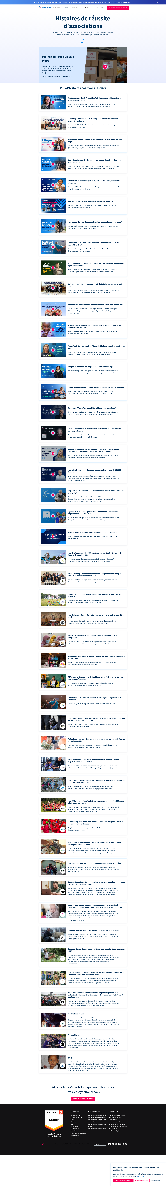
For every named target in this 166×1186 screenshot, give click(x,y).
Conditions (74, 1126)
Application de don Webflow (118, 1126)
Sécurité (73, 1131)
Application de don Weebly (117, 1124)
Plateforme (56, 8)
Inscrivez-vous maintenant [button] (118, 8)
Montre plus (140, 1176)
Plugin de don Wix (115, 1122)
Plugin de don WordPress (117, 1115)
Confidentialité (75, 1128)
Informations (75, 1111)
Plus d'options (155, 1180)
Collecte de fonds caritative (97, 1128)
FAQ (72, 1124)
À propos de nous (76, 1117)
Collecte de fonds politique (97, 1115)
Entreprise (87, 8)
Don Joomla (113, 1128)
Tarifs (66, 8)
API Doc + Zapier (114, 1131)
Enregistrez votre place (123, 2)
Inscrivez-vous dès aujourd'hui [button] (83, 1099)
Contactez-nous (76, 1115)
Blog (72, 1119)
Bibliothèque (75, 1135)
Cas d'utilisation (94, 1111)
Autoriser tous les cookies (123, 1180)
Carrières (74, 1122)
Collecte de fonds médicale (97, 1117)
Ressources (75, 8)
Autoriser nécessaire (141, 1180)
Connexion (99, 8)
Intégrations (113, 1111)
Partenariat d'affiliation (78, 1133)
